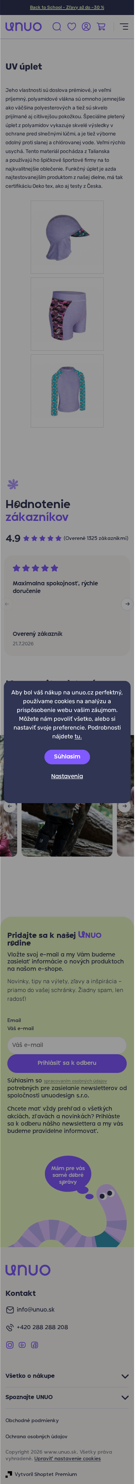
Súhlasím (67, 757)
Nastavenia (67, 777)
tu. (78, 736)
